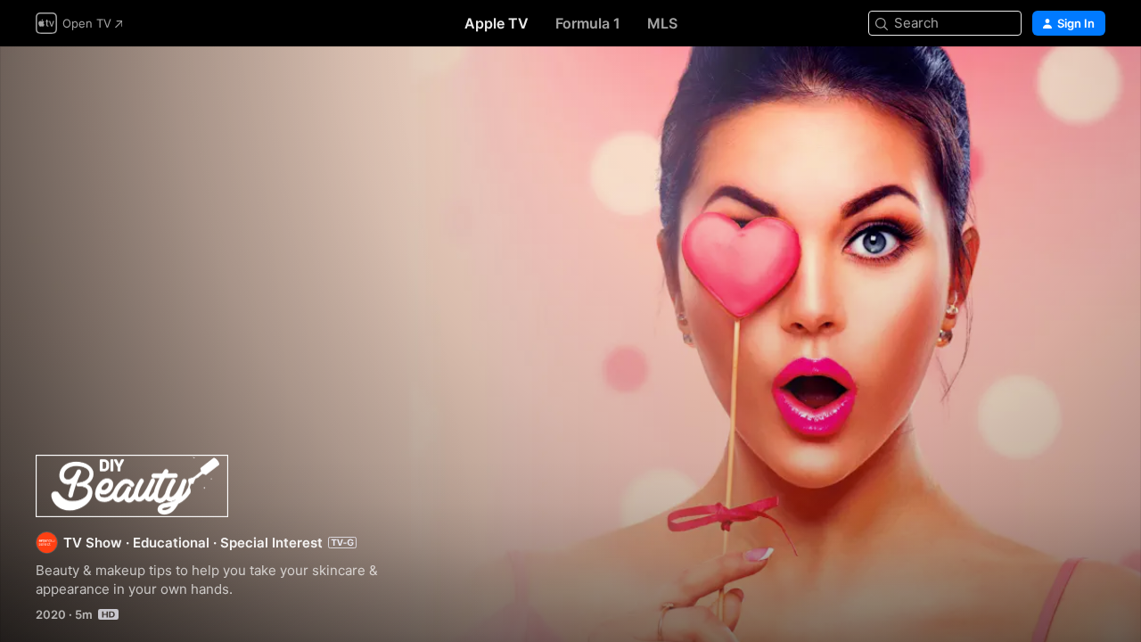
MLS (662, 23)
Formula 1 (587, 23)
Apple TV (496, 23)
